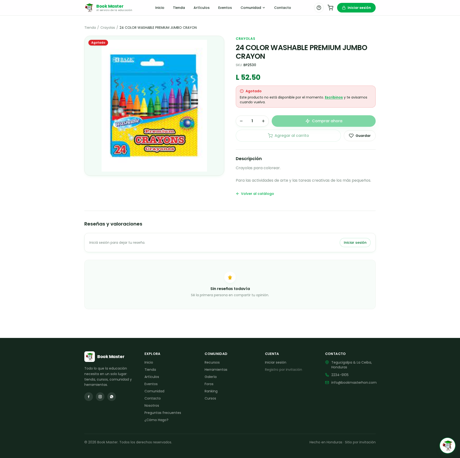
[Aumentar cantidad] (263, 121)
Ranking (211, 391)
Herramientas (216, 369)
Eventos (225, 7)
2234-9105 (340, 374)
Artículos (202, 7)
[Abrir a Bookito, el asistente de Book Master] (447, 445)
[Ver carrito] (330, 7)
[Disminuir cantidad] (241, 121)
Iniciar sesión (359, 7)
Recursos (212, 362)
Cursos (210, 398)
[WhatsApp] (111, 396)
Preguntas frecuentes (162, 412)
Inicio (159, 7)
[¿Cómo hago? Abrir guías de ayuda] (319, 7)
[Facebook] (88, 396)
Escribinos (334, 97)
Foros (209, 384)
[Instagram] (100, 396)
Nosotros (151, 405)
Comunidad (251, 7)
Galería (211, 376)
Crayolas (107, 27)
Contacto (282, 7)
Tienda (179, 7)
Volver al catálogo (257, 193)
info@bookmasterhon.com (354, 382)
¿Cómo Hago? (156, 419)
